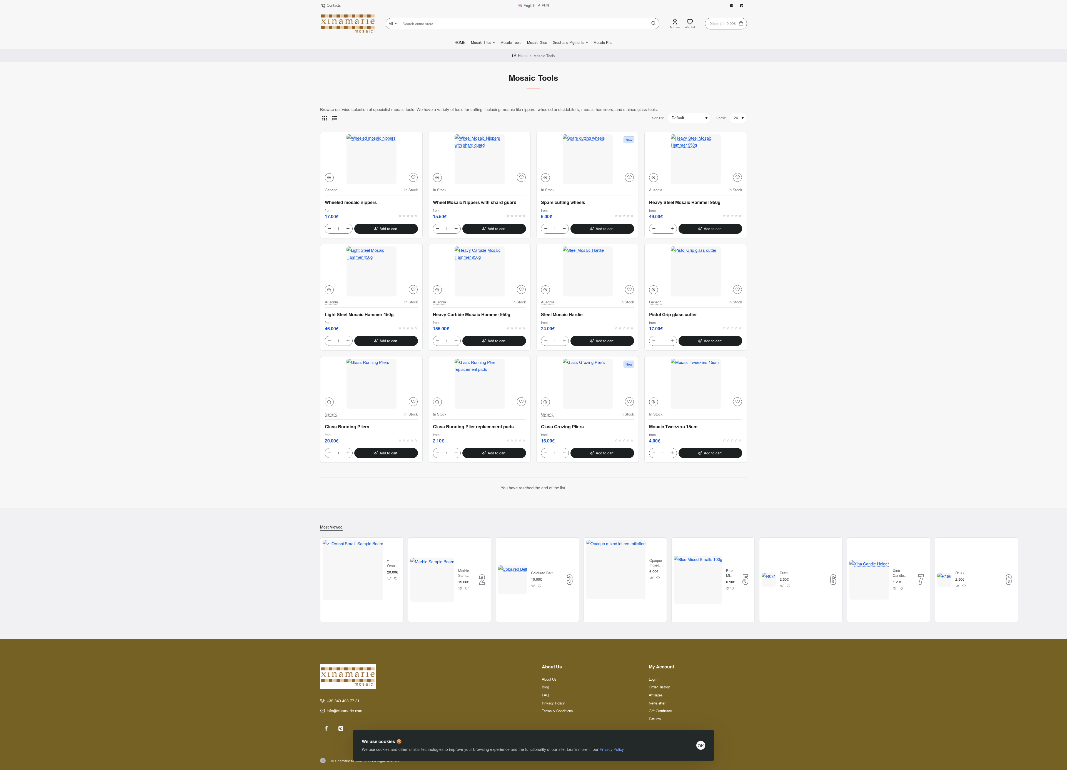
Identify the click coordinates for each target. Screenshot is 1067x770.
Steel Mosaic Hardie (562, 314)
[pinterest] (341, 728)
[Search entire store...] (653, 23)
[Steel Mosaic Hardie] (587, 271)
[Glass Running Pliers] (371, 384)
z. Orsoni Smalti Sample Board (393, 563)
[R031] (769, 580)
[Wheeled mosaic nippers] (371, 159)
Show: (721, 117)
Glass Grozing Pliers (562, 427)
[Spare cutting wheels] (587, 159)
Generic (331, 190)
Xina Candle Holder (898, 573)
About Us (552, 667)
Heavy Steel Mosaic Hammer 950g (685, 202)
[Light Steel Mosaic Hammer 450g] (371, 271)
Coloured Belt (542, 573)
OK (701, 745)
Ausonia (655, 190)
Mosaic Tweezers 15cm (673, 427)
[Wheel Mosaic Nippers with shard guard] (479, 159)
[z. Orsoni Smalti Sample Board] (353, 570)
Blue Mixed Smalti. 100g (730, 573)
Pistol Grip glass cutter (673, 314)
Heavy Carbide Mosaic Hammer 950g (471, 314)
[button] (329, 177)
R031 (784, 573)
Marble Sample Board (464, 573)
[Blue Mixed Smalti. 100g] (698, 580)
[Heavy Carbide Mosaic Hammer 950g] (479, 271)
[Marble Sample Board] (432, 580)
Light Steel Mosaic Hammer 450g (359, 314)
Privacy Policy (612, 749)
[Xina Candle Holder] (869, 580)
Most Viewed (331, 527)
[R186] (944, 580)
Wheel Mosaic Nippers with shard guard (475, 202)
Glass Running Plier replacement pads (473, 427)
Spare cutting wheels (563, 202)
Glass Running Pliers (347, 427)
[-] (329, 229)
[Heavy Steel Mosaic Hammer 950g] (695, 159)
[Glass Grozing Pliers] (587, 384)
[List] (334, 118)
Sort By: (658, 117)
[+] (347, 229)
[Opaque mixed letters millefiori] (615, 569)
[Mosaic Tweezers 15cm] (695, 384)
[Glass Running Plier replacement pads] (479, 384)
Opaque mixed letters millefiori (656, 563)
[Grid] (324, 118)
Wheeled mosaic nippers (351, 202)
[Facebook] (326, 728)
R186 (959, 573)
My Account (661, 667)
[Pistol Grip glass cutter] (695, 271)
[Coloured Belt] (512, 579)
